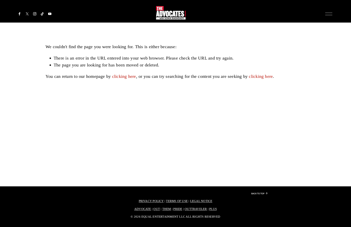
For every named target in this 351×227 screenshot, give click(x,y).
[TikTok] (42, 14)
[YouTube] (50, 14)
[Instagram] (35, 14)
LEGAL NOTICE (201, 201)
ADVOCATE (142, 209)
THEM (166, 209)
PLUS (213, 209)
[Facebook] (19, 14)
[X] (27, 14)
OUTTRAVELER (196, 209)
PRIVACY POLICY (151, 201)
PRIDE (177, 209)
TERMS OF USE (177, 201)
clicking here (124, 76)
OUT (156, 209)
